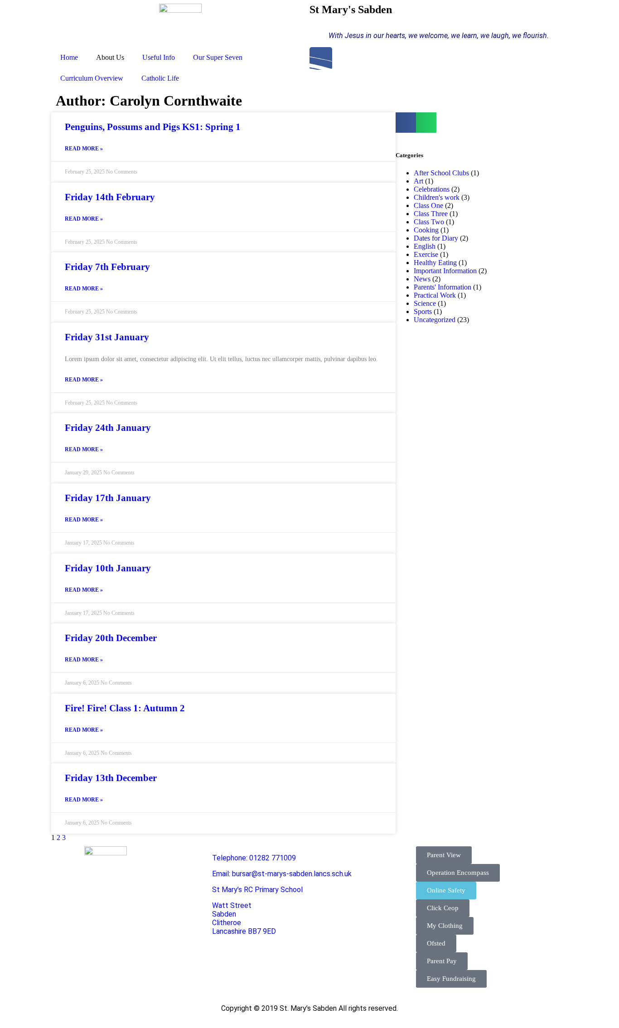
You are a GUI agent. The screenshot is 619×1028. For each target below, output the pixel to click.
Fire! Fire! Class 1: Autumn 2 (125, 708)
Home (69, 57)
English (424, 246)
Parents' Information (442, 287)
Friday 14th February (110, 197)
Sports (423, 311)
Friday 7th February (107, 266)
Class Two (429, 222)
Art (418, 181)
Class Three (431, 213)
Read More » (84, 148)
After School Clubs (441, 173)
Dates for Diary (436, 238)
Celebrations (432, 189)
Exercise (426, 254)
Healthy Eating (435, 262)
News (422, 279)
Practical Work (435, 295)
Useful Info (158, 57)
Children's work (436, 197)
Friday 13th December (111, 777)
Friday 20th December (111, 637)
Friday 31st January (107, 337)
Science (425, 303)
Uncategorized (434, 319)
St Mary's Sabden (351, 9)
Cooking (426, 230)
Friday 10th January (108, 568)
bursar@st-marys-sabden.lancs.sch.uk (292, 873)
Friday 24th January (108, 427)
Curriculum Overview (91, 78)
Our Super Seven (217, 57)
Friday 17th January (108, 497)
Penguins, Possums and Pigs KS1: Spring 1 (153, 126)
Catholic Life (160, 78)
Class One (428, 205)
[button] (406, 122)
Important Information (445, 271)
